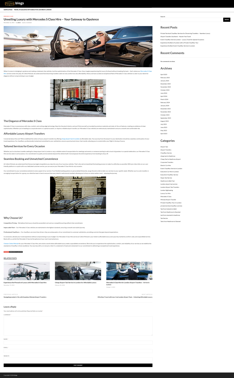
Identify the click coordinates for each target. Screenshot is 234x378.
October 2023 (165, 115)
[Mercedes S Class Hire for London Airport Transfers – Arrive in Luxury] (129, 280)
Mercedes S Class (8, 16)
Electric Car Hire (166, 165)
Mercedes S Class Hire (16, 252)
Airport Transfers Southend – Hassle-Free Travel (176, 36)
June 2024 (164, 93)
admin (19, 22)
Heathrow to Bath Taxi (168, 181)
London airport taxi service (169, 184)
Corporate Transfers (167, 162)
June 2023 (164, 127)
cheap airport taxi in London (71, 139)
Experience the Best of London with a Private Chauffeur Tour (179, 43)
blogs (19, 3)
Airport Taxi (164, 147)
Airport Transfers (166, 150)
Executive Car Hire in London (170, 171)
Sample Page (8, 9)
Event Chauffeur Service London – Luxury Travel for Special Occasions (182, 39)
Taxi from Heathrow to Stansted (170, 212)
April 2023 (164, 133)
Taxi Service (164, 218)
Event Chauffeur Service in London (171, 168)
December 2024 (166, 84)
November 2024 (166, 87)
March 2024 (164, 99)
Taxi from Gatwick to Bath (169, 209)
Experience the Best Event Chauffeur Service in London (178, 46)
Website (6, 356)
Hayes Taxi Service (166, 178)
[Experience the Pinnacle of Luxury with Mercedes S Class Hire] (27, 280)
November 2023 (166, 112)
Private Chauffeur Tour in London (171, 203)
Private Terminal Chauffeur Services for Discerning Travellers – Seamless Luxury (185, 33)
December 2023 (166, 109)
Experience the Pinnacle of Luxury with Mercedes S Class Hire (25, 283)
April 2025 (164, 74)
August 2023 (165, 121)
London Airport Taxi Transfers (170, 187)
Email (6, 347)
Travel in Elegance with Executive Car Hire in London (32, 9)
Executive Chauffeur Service (169, 175)
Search (163, 16)
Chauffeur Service (166, 153)
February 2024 (165, 102)
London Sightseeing (167, 190)
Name (6, 339)
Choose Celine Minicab (11, 243)
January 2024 (165, 105)
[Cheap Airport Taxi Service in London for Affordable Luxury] (78, 280)
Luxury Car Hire (165, 193)
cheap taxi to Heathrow (168, 156)
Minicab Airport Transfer (168, 199)
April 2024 (164, 96)
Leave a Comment (27, 22)
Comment (8, 315)
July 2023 (164, 124)
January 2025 (165, 81)
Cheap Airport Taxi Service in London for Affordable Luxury (75, 283)
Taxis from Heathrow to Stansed (171, 221)
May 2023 (164, 130)
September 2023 (166, 118)
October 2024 (165, 90)
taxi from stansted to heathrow (170, 215)
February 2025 (165, 77)
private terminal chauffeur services (171, 206)
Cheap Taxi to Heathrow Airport (171, 159)
